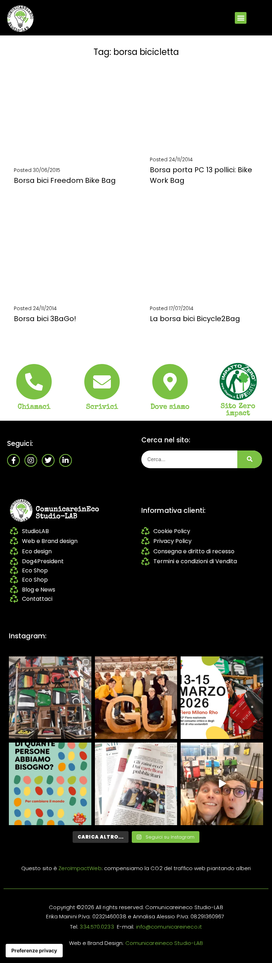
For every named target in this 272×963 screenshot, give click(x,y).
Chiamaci (34, 407)
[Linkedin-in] (65, 460)
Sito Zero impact (238, 410)
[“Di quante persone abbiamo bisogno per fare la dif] (50, 784)
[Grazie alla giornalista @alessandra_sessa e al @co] (136, 784)
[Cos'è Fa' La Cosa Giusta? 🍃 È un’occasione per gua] (136, 697)
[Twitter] (48, 460)
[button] (240, 18)
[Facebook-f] (13, 460)
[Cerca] (249, 459)
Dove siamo (170, 407)
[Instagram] (30, 460)
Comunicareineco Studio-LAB (164, 943)
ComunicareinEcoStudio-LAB (67, 513)
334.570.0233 (97, 926)
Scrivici (102, 407)
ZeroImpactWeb (79, 868)
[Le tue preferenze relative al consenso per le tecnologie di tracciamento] (34, 950)
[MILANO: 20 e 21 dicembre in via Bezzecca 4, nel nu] (222, 784)
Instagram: (27, 636)
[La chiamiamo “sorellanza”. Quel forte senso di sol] (222, 697)
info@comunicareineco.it (169, 926)
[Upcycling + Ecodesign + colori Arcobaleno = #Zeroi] (50, 697)
